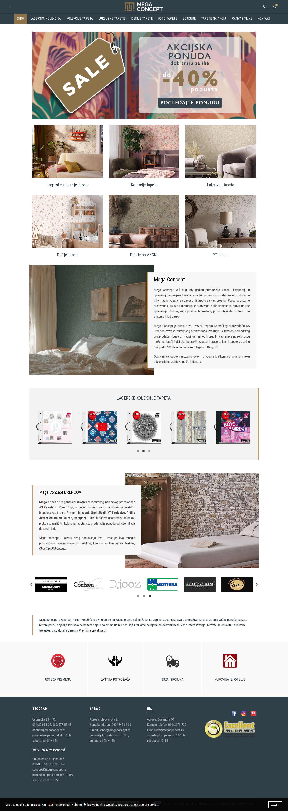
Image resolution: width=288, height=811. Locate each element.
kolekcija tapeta (74, 523)
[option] (54, 427)
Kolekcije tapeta (79, 18)
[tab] (138, 451)
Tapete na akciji (214, 18)
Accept (275, 804)
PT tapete (220, 254)
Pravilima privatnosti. (92, 630)
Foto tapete (167, 18)
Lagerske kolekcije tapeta (68, 184)
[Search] (265, 6)
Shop (21, 18)
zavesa (170, 331)
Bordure (189, 18)
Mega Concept (164, 290)
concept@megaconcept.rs (49, 769)
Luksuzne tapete (112, 18)
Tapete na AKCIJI (144, 254)
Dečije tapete (142, 18)
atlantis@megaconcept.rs (49, 730)
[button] (31, 584)
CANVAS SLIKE (242, 18)
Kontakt (264, 18)
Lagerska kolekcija (45, 18)
